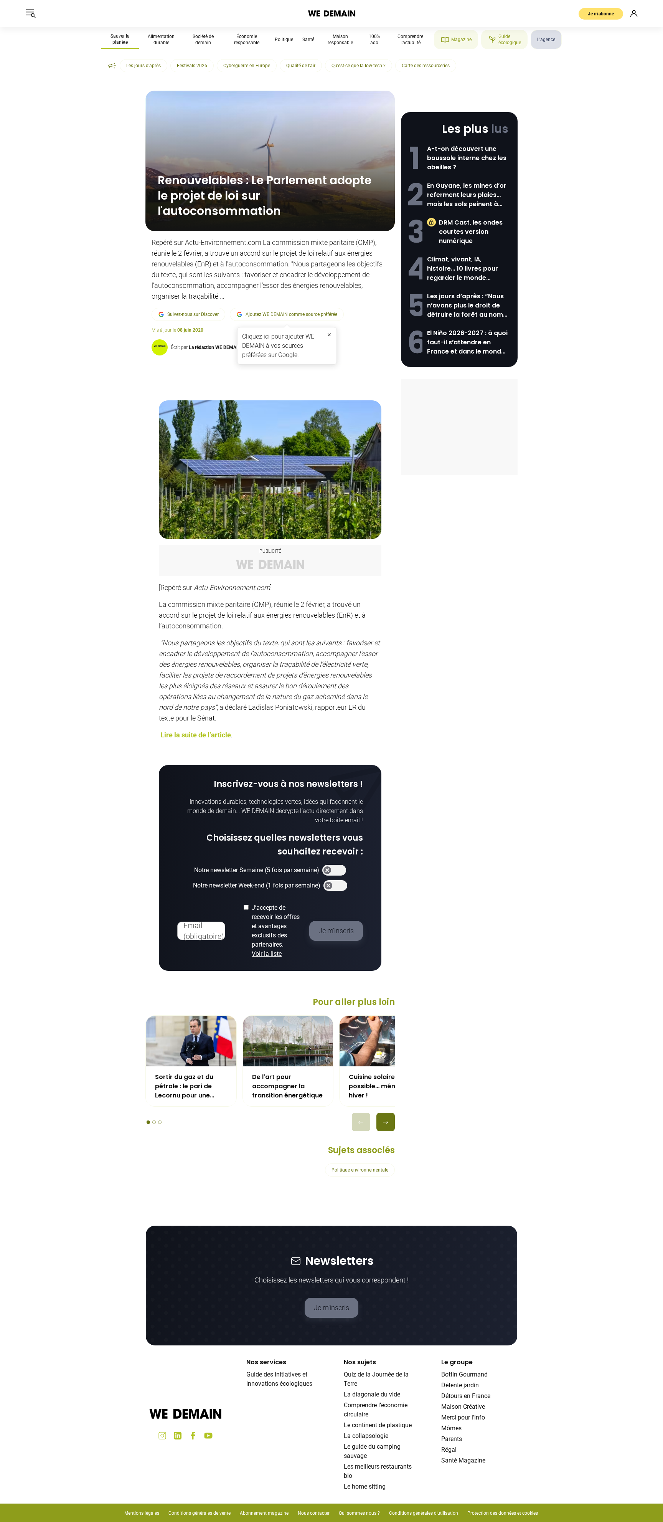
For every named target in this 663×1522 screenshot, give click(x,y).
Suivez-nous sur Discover (193, 314)
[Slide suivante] (385, 1122)
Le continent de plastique (378, 1425)
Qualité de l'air (300, 65)
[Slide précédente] (361, 1122)
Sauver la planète (120, 39)
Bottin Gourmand (464, 1374)
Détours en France (465, 1396)
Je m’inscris (331, 1308)
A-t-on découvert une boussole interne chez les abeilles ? (466, 158)
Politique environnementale (360, 1170)
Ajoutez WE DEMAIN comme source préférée (291, 314)
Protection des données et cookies (503, 1513)
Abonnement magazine (264, 1513)
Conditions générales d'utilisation (423, 1513)
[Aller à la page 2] (154, 1122)
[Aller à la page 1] (148, 1122)
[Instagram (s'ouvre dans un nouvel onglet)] (162, 1435)
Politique (284, 39)
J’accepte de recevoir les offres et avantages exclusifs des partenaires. (276, 930)
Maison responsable (340, 39)
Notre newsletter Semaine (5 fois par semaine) (256, 870)
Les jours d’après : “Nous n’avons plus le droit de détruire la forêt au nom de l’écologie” (465, 305)
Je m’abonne (601, 14)
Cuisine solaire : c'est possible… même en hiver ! (382, 1086)
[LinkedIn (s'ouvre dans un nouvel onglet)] (177, 1435)
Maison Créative (463, 1406)
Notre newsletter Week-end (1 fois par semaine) (256, 885)
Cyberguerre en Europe (246, 65)
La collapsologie (366, 1435)
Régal (449, 1449)
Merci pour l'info (463, 1417)
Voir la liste (267, 953)
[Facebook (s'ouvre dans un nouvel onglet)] (193, 1435)
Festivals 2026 (192, 65)
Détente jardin (460, 1385)
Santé (308, 39)
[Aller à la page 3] (160, 1122)
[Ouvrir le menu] (31, 13)
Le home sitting (365, 1486)
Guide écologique (509, 39)
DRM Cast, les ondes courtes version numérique (471, 231)
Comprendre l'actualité (410, 39)
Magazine (461, 39)
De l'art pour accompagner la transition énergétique (287, 1086)
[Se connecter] (633, 13)
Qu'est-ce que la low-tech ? (359, 65)
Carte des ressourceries (426, 65)
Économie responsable (246, 39)
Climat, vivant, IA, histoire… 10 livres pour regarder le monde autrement (462, 269)
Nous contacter (314, 1513)
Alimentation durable (161, 39)
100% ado (374, 39)
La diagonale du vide (372, 1394)
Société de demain (203, 39)
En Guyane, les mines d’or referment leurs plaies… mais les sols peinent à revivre (466, 195)
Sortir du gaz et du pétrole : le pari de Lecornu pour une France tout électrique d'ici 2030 (190, 1086)
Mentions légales (141, 1513)
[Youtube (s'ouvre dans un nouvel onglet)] (208, 1435)
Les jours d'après (143, 65)
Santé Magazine (463, 1460)
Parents (451, 1439)
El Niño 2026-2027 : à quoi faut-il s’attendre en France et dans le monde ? (467, 342)
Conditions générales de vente (199, 1513)
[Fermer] (329, 334)
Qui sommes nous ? (359, 1513)
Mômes (451, 1428)
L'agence (546, 39)
